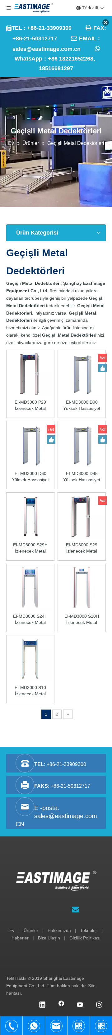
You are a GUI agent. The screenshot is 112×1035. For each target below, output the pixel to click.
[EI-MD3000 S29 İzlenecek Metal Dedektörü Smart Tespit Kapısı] (81, 515)
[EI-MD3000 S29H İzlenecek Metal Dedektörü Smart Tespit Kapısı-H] (30, 515)
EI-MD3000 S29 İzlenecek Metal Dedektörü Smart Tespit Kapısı (82, 548)
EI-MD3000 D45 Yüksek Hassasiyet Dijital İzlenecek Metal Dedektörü (81, 477)
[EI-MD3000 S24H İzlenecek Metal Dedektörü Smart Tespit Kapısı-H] (30, 587)
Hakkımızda (59, 930)
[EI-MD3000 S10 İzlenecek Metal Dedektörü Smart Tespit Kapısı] (30, 658)
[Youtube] (80, 1005)
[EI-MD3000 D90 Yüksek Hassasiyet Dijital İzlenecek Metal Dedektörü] (81, 373)
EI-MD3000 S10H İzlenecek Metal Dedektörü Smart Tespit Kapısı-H (81, 619)
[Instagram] (99, 1005)
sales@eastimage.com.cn (46, 49)
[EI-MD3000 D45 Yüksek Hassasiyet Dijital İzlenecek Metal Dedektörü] (81, 444)
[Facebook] (61, 1005)
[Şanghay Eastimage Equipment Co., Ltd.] (56, 881)
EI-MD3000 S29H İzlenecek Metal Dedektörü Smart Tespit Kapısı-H (30, 548)
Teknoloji (88, 930)
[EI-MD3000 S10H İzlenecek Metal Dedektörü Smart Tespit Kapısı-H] (81, 587)
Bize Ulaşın (49, 937)
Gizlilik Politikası (84, 937)
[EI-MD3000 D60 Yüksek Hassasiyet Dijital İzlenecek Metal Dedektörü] (30, 444)
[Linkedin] (42, 1005)
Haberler (20, 937)
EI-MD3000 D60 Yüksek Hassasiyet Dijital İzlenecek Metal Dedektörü (30, 477)
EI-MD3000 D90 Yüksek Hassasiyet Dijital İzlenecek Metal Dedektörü (81, 405)
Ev (11, 930)
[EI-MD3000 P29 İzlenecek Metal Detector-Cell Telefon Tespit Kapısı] (30, 373)
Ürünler (31, 930)
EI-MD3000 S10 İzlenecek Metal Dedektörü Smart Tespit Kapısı (30, 691)
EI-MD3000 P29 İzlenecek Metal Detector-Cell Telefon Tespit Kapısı (30, 405)
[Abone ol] (75, 909)
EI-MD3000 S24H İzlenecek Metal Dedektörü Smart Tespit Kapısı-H (30, 619)
